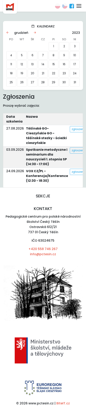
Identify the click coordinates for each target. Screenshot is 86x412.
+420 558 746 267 (43, 249)
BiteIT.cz (63, 403)
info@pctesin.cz (43, 254)
